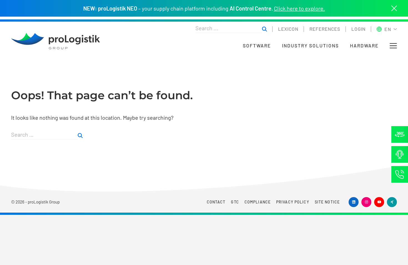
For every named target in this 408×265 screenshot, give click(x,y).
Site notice (327, 202)
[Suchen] (264, 29)
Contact (216, 202)
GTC (235, 202)
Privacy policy (292, 202)
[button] (393, 45)
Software (257, 45)
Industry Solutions (310, 45)
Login (358, 29)
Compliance (258, 202)
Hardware (364, 45)
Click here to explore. (299, 8)
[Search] (80, 136)
